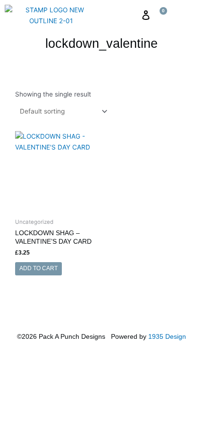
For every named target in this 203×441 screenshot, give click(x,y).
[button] (130, 15)
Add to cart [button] (38, 268)
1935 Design (167, 336)
